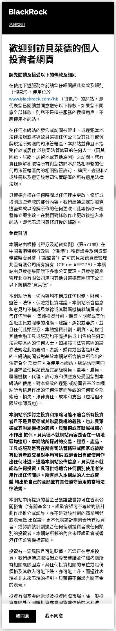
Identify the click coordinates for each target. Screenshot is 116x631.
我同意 (22, 616)
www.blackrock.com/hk (33, 99)
